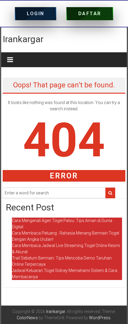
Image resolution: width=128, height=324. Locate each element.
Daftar (89, 13)
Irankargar (23, 39)
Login (35, 13)
